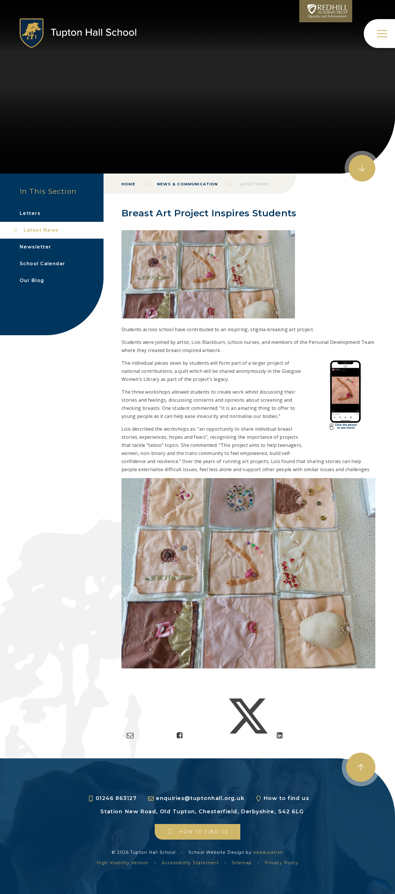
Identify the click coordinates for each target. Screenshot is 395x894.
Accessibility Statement (190, 862)
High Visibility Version (123, 862)
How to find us (286, 798)
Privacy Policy (281, 862)
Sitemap (242, 862)
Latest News (255, 184)
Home (128, 184)
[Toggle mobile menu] (379, 33)
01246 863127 (116, 798)
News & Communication (187, 184)
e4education (268, 852)
